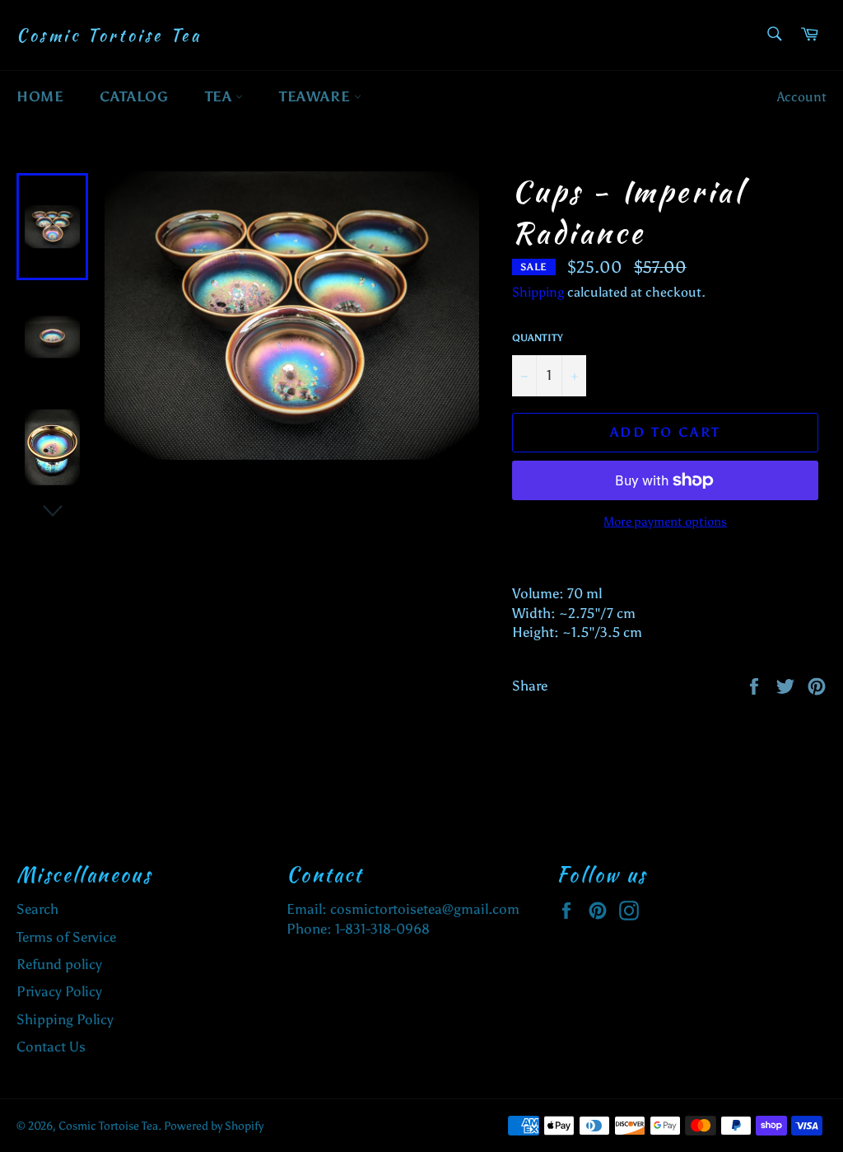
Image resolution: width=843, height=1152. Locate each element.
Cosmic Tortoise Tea (108, 35)
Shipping (538, 292)
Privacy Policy (59, 991)
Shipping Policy (65, 1019)
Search (37, 909)
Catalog (134, 96)
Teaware (316, 96)
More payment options (665, 521)
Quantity (537, 338)
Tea (220, 96)
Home (39, 96)
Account (802, 97)
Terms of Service (66, 937)
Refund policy (59, 964)
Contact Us (51, 1046)
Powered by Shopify (213, 1126)
